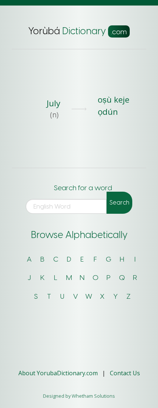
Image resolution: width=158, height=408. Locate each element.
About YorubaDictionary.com (58, 373)
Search (119, 202)
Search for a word (83, 188)
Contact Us (125, 373)
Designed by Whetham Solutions (79, 396)
